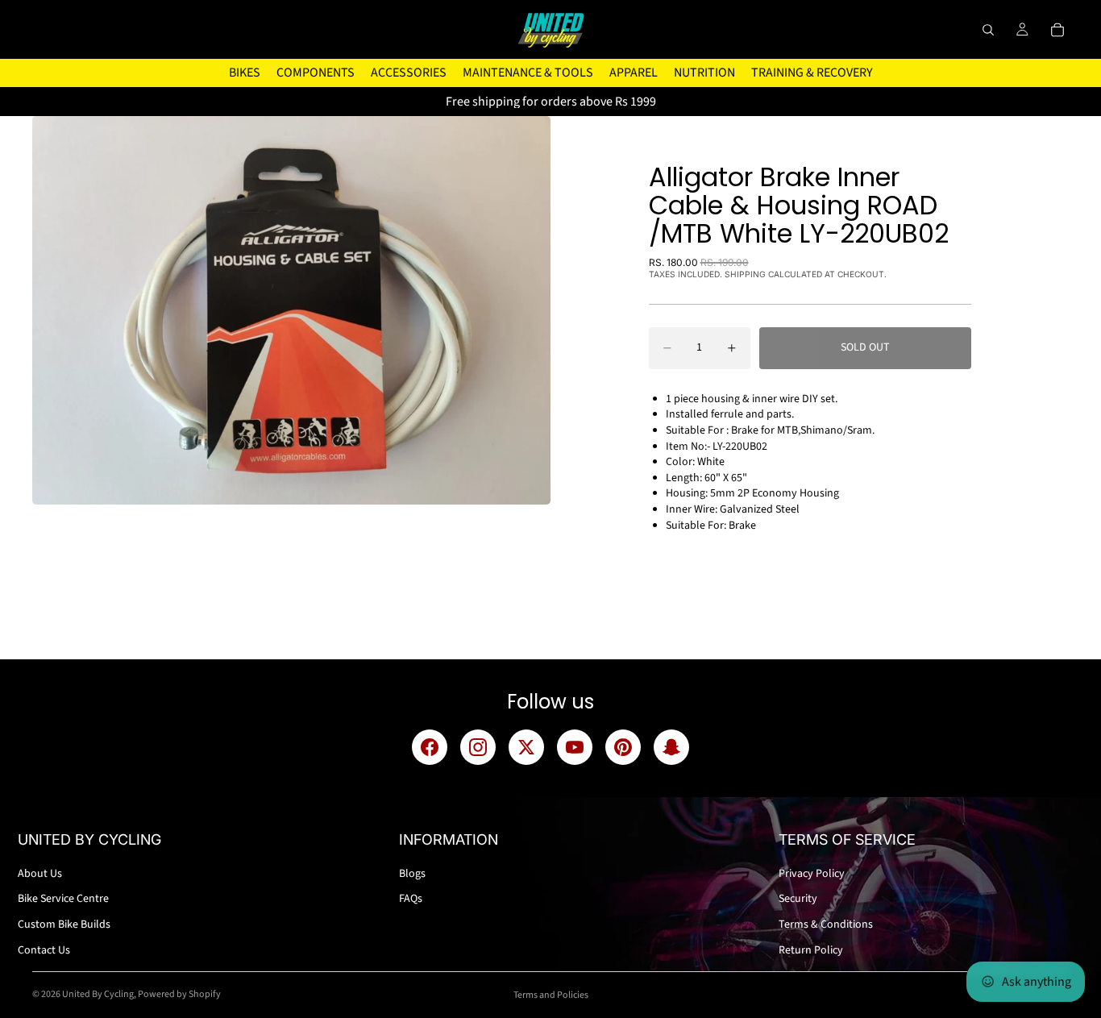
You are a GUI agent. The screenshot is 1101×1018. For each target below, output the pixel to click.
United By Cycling (98, 994)
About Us (40, 874)
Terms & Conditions (826, 924)
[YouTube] (574, 747)
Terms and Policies (550, 995)
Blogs (412, 874)
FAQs (410, 899)
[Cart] (1057, 30)
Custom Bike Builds (64, 924)
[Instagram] (478, 747)
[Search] (988, 30)
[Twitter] (526, 747)
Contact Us (44, 950)
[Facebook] (429, 747)
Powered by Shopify (179, 994)
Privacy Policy (812, 874)
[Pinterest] (623, 747)
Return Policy (811, 950)
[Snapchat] (671, 747)
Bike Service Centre (63, 899)
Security (798, 899)
